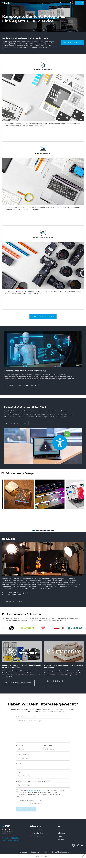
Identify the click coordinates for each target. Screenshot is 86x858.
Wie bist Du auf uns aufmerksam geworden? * (33, 781)
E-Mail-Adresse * (22, 755)
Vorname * (20, 745)
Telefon (19, 763)
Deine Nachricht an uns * (25, 717)
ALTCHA (40, 803)
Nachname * (48, 745)
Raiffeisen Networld (21, 642)
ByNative (64, 642)
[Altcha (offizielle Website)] (41, 801)
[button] (40, 3)
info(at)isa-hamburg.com (11, 840)
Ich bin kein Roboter (27, 800)
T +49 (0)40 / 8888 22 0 (10, 838)
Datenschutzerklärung (36, 790)
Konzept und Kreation (43, 60)
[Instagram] (73, 845)
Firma (18, 772)
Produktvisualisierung (43, 228)
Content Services (43, 144)
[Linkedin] (82, 845)
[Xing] (78, 845)
